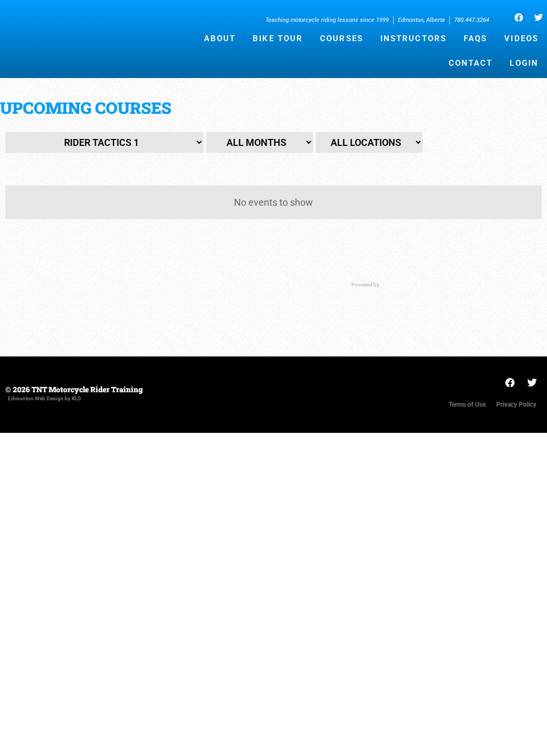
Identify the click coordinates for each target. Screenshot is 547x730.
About (220, 38)
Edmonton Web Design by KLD (44, 398)
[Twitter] (538, 17)
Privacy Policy (516, 404)
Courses (341, 38)
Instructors (413, 38)
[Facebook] (518, 17)
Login (524, 63)
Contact (471, 63)
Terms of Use (467, 404)
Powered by (365, 285)
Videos (521, 38)
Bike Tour (278, 38)
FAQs (475, 38)
